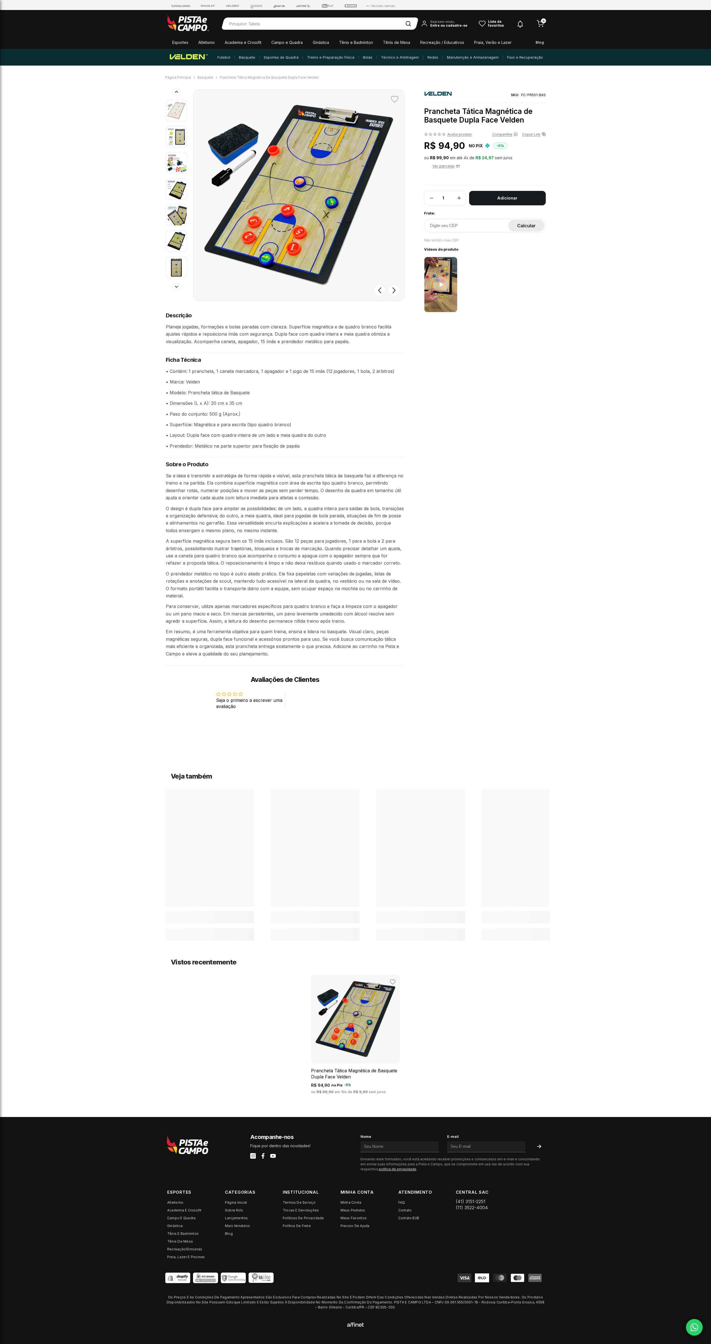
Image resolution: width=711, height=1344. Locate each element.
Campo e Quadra (287, 42)
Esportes (180, 42)
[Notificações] (520, 23)
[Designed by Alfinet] (355, 1324)
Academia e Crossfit (243, 42)
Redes (432, 57)
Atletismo (206, 42)
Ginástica (321, 42)
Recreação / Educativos (442, 42)
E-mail (453, 1136)
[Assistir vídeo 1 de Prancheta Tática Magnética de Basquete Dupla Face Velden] (440, 284)
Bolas (367, 57)
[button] (380, 290)
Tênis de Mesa (396, 42)
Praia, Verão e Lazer (493, 42)
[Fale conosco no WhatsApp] (694, 1327)
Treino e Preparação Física (330, 57)
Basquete (247, 57)
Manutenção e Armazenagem (473, 57)
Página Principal (178, 77)
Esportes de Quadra (281, 57)
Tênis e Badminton (356, 42)
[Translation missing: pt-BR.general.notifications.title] (520, 23)
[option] (299, 195)
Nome (365, 1136)
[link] (209, 917)
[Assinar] (539, 1146)
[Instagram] (253, 1156)
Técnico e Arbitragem (400, 57)
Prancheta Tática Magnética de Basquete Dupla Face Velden (354, 1073)
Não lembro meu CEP (441, 240)
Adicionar (507, 197)
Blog (540, 42)
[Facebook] (263, 1156)
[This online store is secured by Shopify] (177, 1278)
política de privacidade (397, 1169)
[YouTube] (273, 1156)
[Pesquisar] (408, 24)
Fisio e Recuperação (525, 57)
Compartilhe (502, 134)
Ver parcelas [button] (443, 166)
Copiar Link (533, 134)
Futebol (223, 57)
